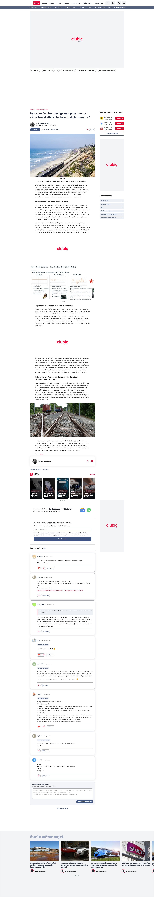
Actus (44, 3)
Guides (59, 3)
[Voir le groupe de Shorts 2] (62, 501)
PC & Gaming (58, 7)
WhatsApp (67, 509)
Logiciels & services (45, 7)
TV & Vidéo (82, 7)
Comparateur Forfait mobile (86, 70)
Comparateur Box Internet (107, 70)
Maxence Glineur (43, 123)
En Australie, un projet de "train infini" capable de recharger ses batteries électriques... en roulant (43, 865)
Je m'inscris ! (62, 539)
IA (57, 70)
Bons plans (76, 3)
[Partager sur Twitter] (150, 915)
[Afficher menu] (30, 3)
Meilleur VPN (35, 70)
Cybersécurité (33, 7)
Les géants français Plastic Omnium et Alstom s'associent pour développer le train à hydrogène (104, 865)
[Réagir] (88, 129)
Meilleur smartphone (68, 70)
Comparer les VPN (112, 133)
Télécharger (87, 3)
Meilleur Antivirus (48, 70)
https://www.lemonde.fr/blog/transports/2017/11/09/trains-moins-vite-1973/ (60, 590)
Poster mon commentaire (85, 801)
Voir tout (92, 474)
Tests (52, 3)
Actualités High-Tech (42, 109)
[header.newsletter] (113, 3)
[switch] (119, 3)
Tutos (66, 3)
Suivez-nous (35, 129)
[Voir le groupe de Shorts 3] (64, 501)
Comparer (99, 3)
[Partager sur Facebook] (150, 910)
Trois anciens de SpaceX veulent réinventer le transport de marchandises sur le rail (74, 865)
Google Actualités (54, 509)
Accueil (32, 109)
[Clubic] (36, 3)
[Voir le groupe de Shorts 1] (61, 501)
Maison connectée (100, 7)
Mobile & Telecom (70, 7)
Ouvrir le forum (64, 808)
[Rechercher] (108, 3)
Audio (89, 7)
